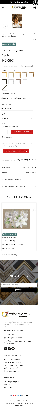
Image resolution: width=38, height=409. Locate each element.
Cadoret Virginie (9, 234)
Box (27, 173)
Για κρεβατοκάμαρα (9, 36)
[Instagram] (9, 348)
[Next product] (35, 39)
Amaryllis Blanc (9, 238)
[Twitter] (13, 348)
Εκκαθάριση (7, 123)
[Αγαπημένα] (33, 210)
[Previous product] (31, 39)
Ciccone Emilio (8, 44)
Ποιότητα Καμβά (8, 94)
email (3, 282)
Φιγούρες (17, 146)
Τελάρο (4, 114)
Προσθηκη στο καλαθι (22, 132)
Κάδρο (4, 70)
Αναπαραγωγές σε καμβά (23, 34)
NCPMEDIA (19, 406)
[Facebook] (5, 348)
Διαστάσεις (6, 104)
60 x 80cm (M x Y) (29, 167)
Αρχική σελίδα (7, 34)
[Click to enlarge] (5, 26)
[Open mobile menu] (3, 7)
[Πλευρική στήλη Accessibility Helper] (35, 2)
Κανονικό (32, 173)
